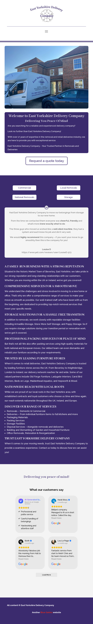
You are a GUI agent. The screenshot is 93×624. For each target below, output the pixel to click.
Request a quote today (46, 161)
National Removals (24, 197)
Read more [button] (56, 518)
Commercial (24, 187)
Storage (68, 197)
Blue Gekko (46, 612)
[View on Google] (53, 501)
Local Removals (68, 187)
